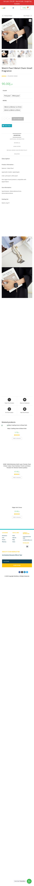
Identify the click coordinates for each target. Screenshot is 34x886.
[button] (13, 8)
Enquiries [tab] (17, 154)
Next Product (27, 15)
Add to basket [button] (17, 438)
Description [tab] (17, 135)
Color (5, 90)
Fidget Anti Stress (17, 466)
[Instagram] (22, 530)
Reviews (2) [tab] (17, 143)
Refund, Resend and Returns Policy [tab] (17, 150)
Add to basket (17, 119)
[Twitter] (27, 530)
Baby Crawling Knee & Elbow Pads (16, 428)
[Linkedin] (25, 530)
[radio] (7, 96)
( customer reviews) (12, 76)
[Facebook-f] (20, 530)
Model (5, 100)
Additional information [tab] (17, 139)
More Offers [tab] (17, 146)
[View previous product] (3, 16)
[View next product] (31, 16)
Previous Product (8, 15)
